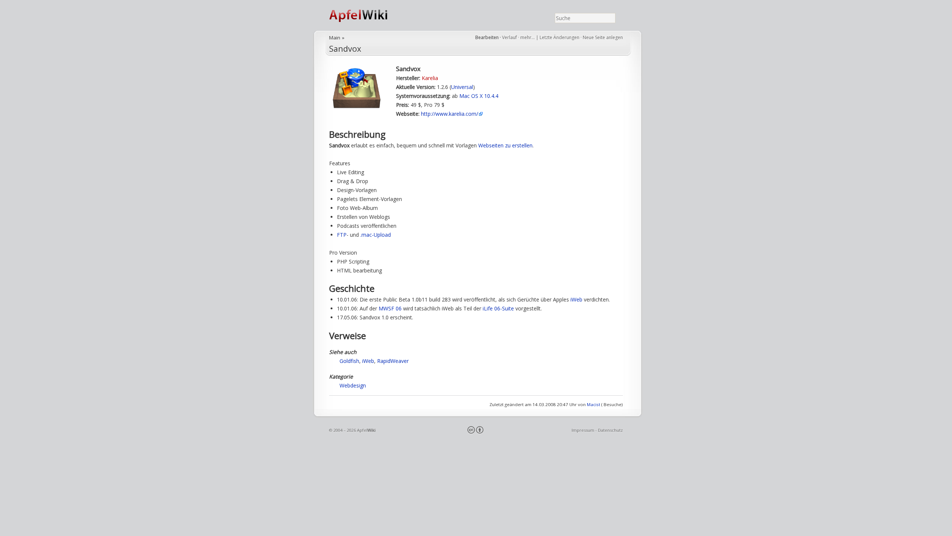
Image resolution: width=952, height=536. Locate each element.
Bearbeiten (487, 37)
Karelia (430, 78)
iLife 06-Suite (498, 308)
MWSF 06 (390, 308)
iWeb (576, 299)
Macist (593, 404)
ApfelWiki (366, 15)
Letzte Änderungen (559, 37)
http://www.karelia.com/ (449, 113)
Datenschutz (610, 430)
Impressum (583, 430)
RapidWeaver (393, 360)
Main (334, 37)
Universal (462, 86)
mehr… (528, 37)
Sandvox (345, 48)
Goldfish (349, 360)
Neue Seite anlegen (603, 37)
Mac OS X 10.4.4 (478, 95)
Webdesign (353, 385)
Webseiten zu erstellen (505, 145)
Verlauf (509, 37)
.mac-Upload (375, 234)
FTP (342, 234)
